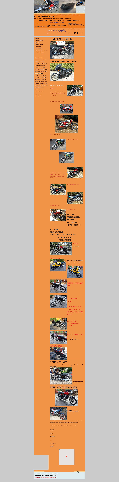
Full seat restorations (38, 48)
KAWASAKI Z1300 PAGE (39, 87)
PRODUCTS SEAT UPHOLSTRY (40, 77)
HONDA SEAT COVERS (39, 52)
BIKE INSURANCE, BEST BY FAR (41, 83)
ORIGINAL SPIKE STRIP (39, 44)
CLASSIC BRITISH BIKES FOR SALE (41, 69)
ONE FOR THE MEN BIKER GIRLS (41, 81)
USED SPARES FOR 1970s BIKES (41, 71)
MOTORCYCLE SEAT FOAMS (40, 61)
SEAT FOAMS (37, 42)
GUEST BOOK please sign (39, 91)
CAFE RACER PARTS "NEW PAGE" (41, 65)
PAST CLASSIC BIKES (39, 73)
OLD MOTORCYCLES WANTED (40, 79)
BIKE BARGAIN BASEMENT (40, 67)
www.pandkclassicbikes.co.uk (57, 22)
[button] (58, 189)
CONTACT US (37, 89)
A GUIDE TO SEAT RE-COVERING (41, 63)
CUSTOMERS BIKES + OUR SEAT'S (41, 50)
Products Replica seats (39, 40)
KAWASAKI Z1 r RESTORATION (40, 75)
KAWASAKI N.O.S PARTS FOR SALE (41, 85)
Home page (37, 38)
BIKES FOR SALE (38, 46)
